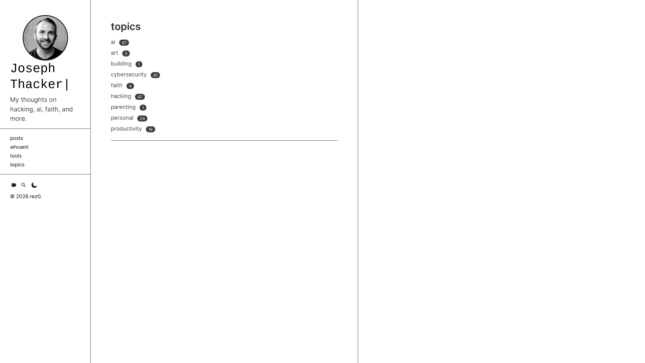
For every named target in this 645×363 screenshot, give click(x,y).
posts (16, 138)
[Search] (24, 186)
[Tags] (14, 186)
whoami (19, 147)
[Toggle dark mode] (34, 186)
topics (17, 165)
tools (16, 156)
